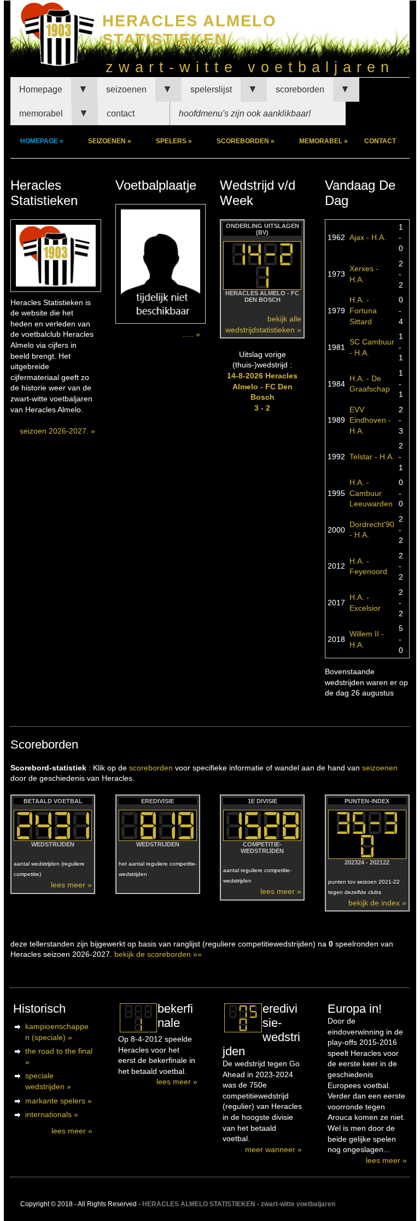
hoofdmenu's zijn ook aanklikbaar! (245, 113)
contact (121, 113)
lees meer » (71, 884)
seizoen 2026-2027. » (57, 431)
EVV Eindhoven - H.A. (370, 420)
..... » (191, 334)
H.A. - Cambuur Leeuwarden (371, 493)
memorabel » (323, 141)
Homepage (40, 89)
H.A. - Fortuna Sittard (363, 310)
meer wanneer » (273, 1149)
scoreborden (300, 89)
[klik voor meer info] (138, 1017)
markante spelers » (58, 1100)
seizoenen (126, 89)
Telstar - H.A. (371, 456)
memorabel (41, 113)
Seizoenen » (109, 141)
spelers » (174, 141)
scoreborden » (246, 141)
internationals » (51, 1114)
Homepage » (41, 141)
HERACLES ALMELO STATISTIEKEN (189, 29)
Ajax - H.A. (367, 237)
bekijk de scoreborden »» (158, 954)
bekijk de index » (377, 902)
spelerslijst (211, 89)
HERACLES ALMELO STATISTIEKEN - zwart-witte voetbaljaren (238, 1204)
